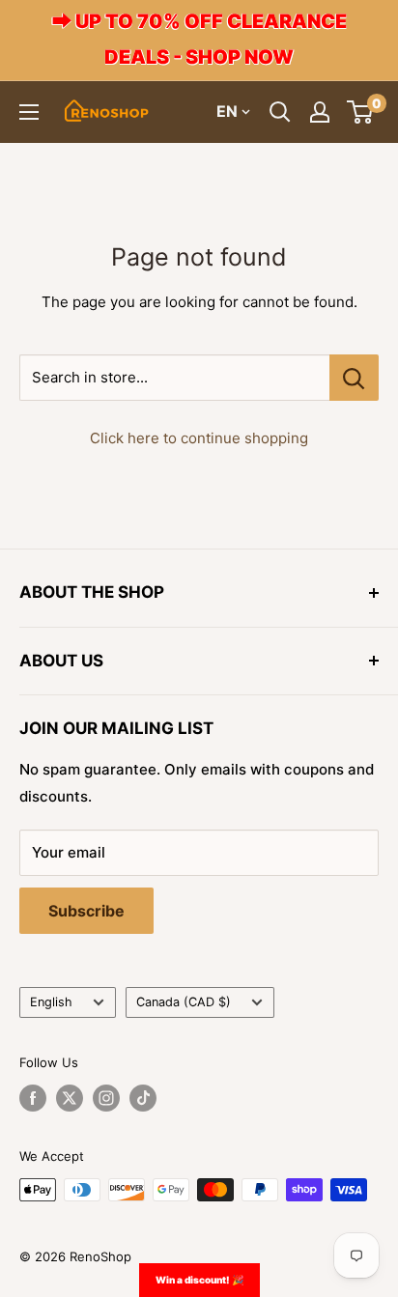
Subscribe (86, 910)
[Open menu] (29, 112)
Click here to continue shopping (199, 438)
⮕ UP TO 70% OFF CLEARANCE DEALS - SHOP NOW (199, 39)
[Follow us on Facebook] (32, 1098)
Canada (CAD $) (183, 1002)
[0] (361, 112)
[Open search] (280, 112)
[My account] (319, 112)
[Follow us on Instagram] (106, 1098)
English (51, 1002)
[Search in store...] (354, 377)
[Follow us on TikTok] (142, 1098)
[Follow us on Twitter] (69, 1098)
